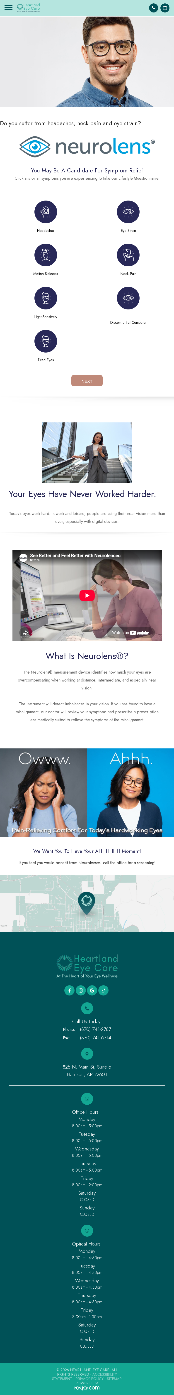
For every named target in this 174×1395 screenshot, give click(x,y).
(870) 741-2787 (95, 1029)
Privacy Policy (89, 1378)
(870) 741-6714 (95, 1037)
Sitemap (114, 1378)
